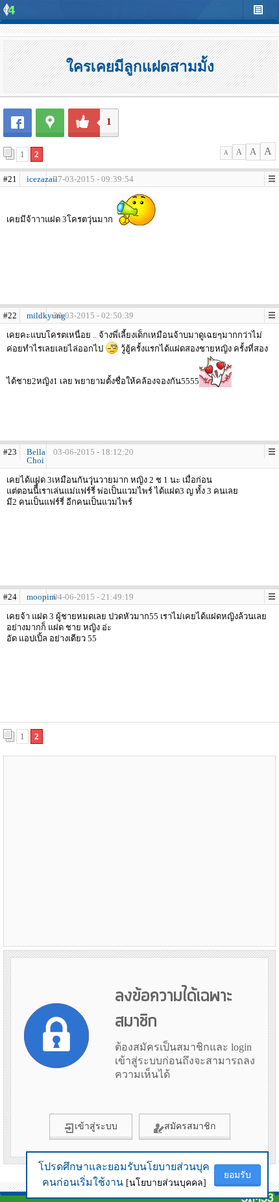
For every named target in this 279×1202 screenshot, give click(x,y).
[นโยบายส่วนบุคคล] (166, 1183)
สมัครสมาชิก (189, 1126)
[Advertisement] (139, 850)
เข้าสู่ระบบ (96, 1126)
